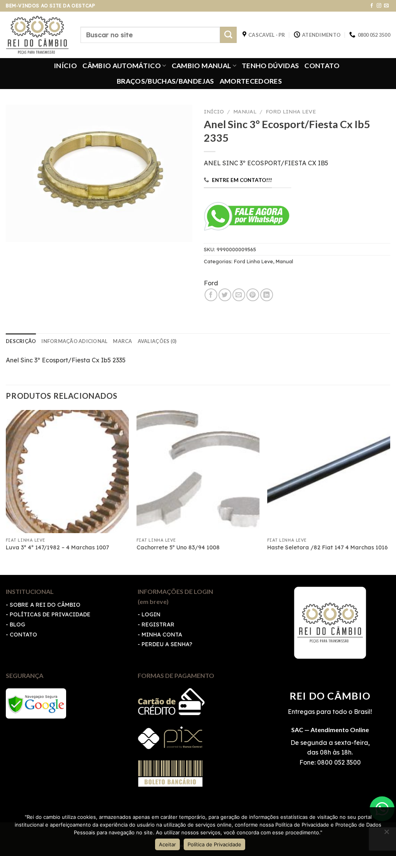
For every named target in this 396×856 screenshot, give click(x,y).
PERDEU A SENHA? (167, 644)
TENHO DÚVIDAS (270, 66)
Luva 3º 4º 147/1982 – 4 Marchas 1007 (57, 547)
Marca (122, 341)
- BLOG (15, 624)
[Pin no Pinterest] (252, 294)
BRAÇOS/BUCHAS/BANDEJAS (165, 81)
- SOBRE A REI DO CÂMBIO (43, 604)
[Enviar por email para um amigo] (238, 294)
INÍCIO (65, 66)
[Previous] (6, 491)
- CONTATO (21, 634)
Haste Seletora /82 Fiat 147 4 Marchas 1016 (327, 547)
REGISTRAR (158, 624)
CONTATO (321, 66)
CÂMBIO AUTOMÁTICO (121, 66)
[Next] (390, 491)
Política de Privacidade (214, 844)
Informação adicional (74, 341)
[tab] (21, 341)
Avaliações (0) (157, 341)
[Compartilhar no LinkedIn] (266, 294)
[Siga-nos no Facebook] (371, 6)
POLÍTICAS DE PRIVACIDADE (50, 614)
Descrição (21, 341)
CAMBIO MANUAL (201, 66)
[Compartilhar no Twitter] (224, 294)
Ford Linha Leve (291, 111)
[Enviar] (228, 35)
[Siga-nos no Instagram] (379, 6)
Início (214, 111)
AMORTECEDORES (251, 81)
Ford (211, 283)
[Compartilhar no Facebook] (211, 294)
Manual (244, 111)
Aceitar (167, 844)
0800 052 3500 (338, 762)
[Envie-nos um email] (386, 6)
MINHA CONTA (162, 634)
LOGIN (151, 614)
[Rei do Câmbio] (37, 35)
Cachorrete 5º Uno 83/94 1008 (178, 547)
